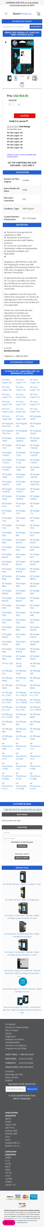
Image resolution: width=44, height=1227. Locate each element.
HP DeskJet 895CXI (20, 599)
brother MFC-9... (13, 1142)
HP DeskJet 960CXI (7, 635)
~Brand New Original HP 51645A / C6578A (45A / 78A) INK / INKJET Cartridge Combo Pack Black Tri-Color (22, 1010)
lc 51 (7, 1160)
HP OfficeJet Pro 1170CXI (35, 701)
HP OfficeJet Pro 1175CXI (7, 715)
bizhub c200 (11, 1133)
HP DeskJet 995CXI (35, 657)
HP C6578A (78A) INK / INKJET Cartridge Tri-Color (22, 884)
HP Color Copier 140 (15, 142)
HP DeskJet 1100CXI (7, 454)
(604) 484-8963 (26, 1067)
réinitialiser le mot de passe (22, 842)
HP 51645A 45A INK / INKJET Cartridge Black (22, 900)
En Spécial (10, 1024)
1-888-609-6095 (26, 1054)
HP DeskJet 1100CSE (35, 446)
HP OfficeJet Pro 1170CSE (21, 701)
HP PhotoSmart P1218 (35, 786)
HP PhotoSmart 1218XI (7, 766)
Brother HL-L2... (13, 1145)
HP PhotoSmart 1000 (7, 746)
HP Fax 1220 (7, 663)
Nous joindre (11, 1077)
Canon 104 (10, 1124)
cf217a (8, 1172)
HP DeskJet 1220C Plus (35, 483)
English (8, 1080)
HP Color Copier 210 (34, 403)
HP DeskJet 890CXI (20, 592)
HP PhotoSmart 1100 (21, 746)
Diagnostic (10, 1036)
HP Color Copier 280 (6, 417)
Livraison (9, 1071)
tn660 (8, 1157)
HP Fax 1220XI (19, 664)
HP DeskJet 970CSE (35, 635)
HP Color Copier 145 (15, 145)
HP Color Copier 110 (15, 136)
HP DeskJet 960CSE (35, 628)
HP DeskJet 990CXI (35, 650)
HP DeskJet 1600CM (20, 497)
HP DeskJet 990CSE (20, 650)
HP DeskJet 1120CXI (7, 461)
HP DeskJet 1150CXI (35, 461)
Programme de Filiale (15, 1048)
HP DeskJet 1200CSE (35, 475)
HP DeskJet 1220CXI (20, 490)
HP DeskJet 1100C (20, 446)
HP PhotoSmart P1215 (7, 786)
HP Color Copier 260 (20, 410)
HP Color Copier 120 (15, 139)
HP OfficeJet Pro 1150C (7, 694)
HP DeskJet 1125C (20, 461)
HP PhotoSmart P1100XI (35, 776)
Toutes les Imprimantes (17, 1027)
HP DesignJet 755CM (35, 432)
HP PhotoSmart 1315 (21, 766)
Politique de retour (14, 1039)
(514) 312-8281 (26, 1058)
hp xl (7, 1166)
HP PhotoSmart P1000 (35, 766)
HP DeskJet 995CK (20, 657)
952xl (7, 1169)
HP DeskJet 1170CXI (7, 468)
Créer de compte (22, 858)
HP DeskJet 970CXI (7, 643)
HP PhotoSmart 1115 (35, 746)
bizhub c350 (11, 1130)
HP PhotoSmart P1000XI (7, 776)
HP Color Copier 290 (20, 417)
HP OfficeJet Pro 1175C (21, 708)
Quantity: (13, 100)
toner (8, 1139)
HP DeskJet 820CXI (35, 541)
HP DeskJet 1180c (20, 468)
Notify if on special (17, 121)
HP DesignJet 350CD (35, 417)
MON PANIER (22, 814)
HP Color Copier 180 (6, 403)
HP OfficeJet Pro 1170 (35, 694)
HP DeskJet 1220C (20, 483)
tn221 (8, 1175)
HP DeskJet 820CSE (20, 541)
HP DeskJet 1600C (7, 497)
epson (8, 1118)
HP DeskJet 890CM (35, 585)
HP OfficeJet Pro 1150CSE (21, 694)
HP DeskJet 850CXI (7, 555)
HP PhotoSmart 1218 (35, 756)
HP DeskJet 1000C (7, 439)
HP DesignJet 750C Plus (7, 432)
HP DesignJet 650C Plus (7, 424)
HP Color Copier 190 (20, 403)
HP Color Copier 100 (15, 133)
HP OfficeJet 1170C (35, 664)
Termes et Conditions (15, 1045)
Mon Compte (11, 1030)
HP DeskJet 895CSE (7, 599)
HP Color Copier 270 (34, 410)
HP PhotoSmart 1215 (7, 756)
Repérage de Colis (14, 1074)
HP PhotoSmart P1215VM (21, 786)
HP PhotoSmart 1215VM (21, 756)
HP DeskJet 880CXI (35, 577)
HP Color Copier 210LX (7, 410)
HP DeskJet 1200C (7, 475)
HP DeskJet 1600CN (35, 497)
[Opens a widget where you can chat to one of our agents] (8, 1223)
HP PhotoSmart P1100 (21, 776)
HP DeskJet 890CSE (7, 592)
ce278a (8, 1178)
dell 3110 (9, 1127)
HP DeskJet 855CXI (35, 563)
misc (7, 1136)
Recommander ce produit (21, 362)
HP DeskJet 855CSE (7, 563)
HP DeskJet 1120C (20, 454)
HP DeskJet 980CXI (35, 643)
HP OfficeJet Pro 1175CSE (35, 708)
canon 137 (10, 1184)
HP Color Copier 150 (15, 148)
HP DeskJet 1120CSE (35, 454)
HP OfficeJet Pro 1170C (7, 701)
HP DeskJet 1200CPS (20, 475)
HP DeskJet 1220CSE (7, 490)
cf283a (8, 1181)
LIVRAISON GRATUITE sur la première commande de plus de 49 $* (22, 4)
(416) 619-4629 (26, 1062)
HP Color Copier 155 (6, 395)
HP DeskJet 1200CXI (7, 483)
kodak (8, 1121)
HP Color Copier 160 (20, 395)
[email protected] (11, 350)
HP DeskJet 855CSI (20, 563)
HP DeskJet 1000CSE (20, 439)
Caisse (8, 1033)
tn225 (8, 1163)
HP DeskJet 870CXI (35, 570)
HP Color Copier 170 (34, 395)
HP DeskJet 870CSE (20, 570)
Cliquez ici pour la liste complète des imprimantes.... (21, 156)
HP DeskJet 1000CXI (35, 439)
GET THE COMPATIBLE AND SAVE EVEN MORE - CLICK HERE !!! (22, 164)
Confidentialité (12, 1042)
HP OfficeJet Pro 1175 (7, 708)
